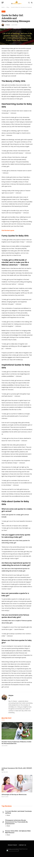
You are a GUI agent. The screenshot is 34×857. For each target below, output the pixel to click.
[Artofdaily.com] (16, 2)
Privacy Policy (12, 845)
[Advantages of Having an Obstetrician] (17, 783)
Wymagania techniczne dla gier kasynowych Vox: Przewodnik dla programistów (16, 821)
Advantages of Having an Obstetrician (14, 794)
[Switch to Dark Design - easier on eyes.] (29, 2)
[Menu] (3, 2)
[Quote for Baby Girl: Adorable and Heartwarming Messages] (17, 36)
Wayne (8, 25)
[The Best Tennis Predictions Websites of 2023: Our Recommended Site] (17, 731)
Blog (3, 11)
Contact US (22, 845)
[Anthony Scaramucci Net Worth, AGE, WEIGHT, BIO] (17, 757)
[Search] (31, 2)
